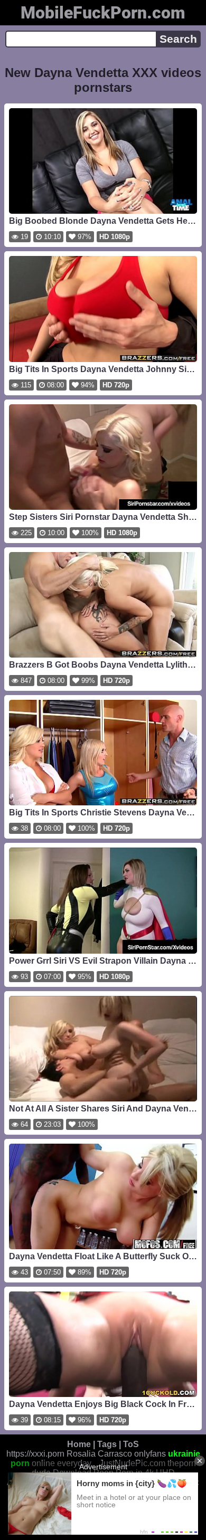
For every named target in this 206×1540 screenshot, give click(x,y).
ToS (131, 1444)
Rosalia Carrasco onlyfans (116, 1453)
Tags (107, 1444)
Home (79, 1444)
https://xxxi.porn (35, 1453)
